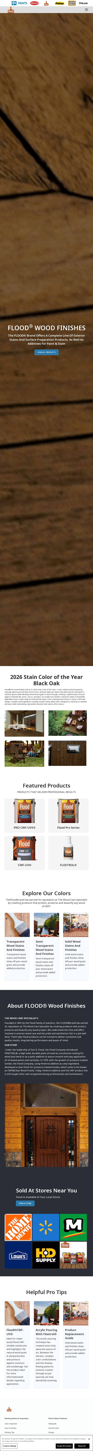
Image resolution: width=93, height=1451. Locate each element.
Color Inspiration (11, 1424)
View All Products (46, 352)
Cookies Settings (9, 1446)
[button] (86, 10)
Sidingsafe (52, 1424)
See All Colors (53, 1428)
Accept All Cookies (64, 1446)
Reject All (81, 1446)
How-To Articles (10, 1428)
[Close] (89, 1439)
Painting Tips (9, 1432)
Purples (51, 1432)
